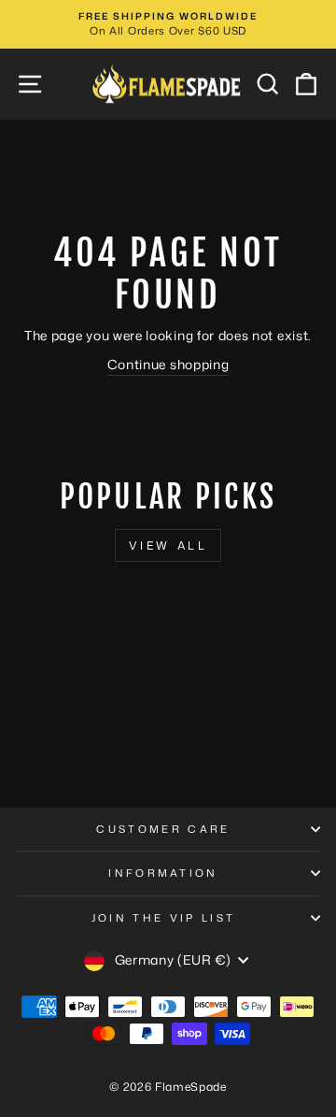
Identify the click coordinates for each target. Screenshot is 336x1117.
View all (168, 545)
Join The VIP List (163, 917)
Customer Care (163, 829)
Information (162, 873)
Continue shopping (168, 364)
